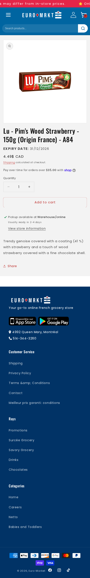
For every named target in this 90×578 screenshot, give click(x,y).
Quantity (9, 178)
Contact (15, 393)
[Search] (83, 28)
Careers (15, 507)
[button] (83, 15)
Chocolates (18, 469)
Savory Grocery (21, 450)
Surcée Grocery (21, 440)
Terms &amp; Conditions (29, 383)
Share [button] (12, 266)
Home (13, 497)
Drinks (14, 460)
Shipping (9, 162)
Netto (13, 517)
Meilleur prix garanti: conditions (34, 403)
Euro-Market (37, 571)
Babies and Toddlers (25, 527)
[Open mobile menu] (8, 15)
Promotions (18, 430)
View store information (27, 228)
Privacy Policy (20, 373)
